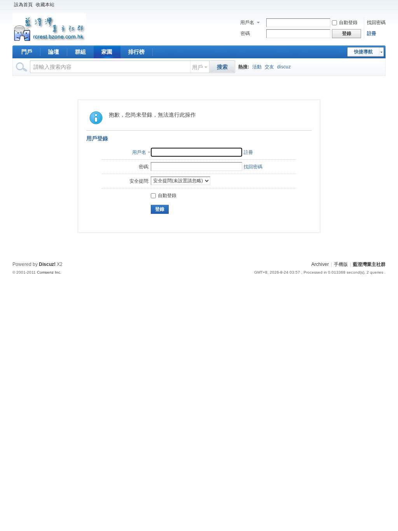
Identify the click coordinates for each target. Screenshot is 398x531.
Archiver (320, 264)
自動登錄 (348, 22)
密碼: (144, 166)
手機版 (341, 264)
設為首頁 (23, 4)
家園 (106, 52)
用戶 (197, 67)
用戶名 (247, 22)
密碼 (245, 33)
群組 (80, 52)
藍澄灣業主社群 (369, 264)
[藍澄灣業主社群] (49, 41)
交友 (269, 67)
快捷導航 (363, 51)
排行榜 (136, 52)
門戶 (26, 52)
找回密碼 (376, 22)
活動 (257, 67)
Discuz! (47, 264)
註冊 (371, 33)
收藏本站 (45, 4)
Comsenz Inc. (49, 272)
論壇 (53, 52)
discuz (284, 67)
